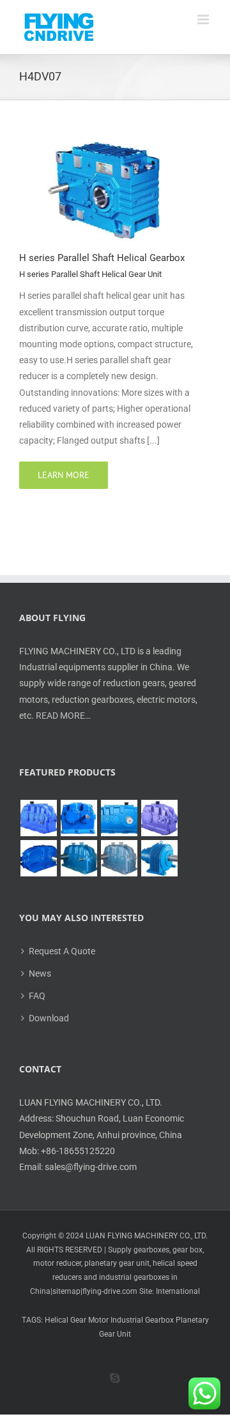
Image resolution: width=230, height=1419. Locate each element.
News (40, 973)
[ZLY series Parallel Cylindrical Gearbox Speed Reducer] (159, 818)
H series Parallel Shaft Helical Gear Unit (90, 274)
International (178, 1291)
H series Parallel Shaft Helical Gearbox (102, 258)
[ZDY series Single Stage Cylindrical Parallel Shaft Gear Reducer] (78, 818)
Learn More (63, 475)
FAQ (37, 996)
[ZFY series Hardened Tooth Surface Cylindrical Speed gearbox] (38, 818)
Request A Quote (62, 951)
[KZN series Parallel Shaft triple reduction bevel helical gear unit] (78, 858)
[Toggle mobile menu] (204, 19)
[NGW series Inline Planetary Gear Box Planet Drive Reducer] (159, 858)
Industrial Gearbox (142, 1320)
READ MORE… (63, 715)
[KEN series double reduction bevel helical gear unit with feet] (38, 858)
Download (49, 1018)
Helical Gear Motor (77, 1320)
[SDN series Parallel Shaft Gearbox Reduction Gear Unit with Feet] (119, 858)
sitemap (66, 1291)
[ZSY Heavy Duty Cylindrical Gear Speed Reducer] (119, 818)
